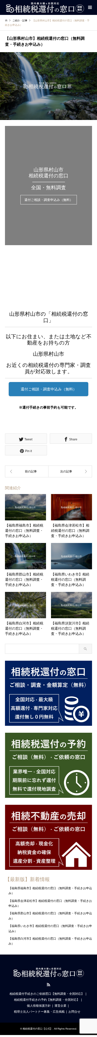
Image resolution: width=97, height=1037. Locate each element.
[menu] (89, 7)
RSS (48, 984)
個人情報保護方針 (39, 1005)
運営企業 (60, 1005)
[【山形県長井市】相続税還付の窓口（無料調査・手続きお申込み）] (26, 471)
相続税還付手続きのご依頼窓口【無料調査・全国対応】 (46, 994)
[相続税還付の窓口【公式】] (45, 7)
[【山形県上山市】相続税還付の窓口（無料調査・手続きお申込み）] (70, 471)
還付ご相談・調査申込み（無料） (48, 200)
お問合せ (74, 1011)
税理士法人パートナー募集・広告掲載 (39, 1011)
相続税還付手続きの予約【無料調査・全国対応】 (47, 999)
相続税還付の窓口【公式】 (37, 1028)
